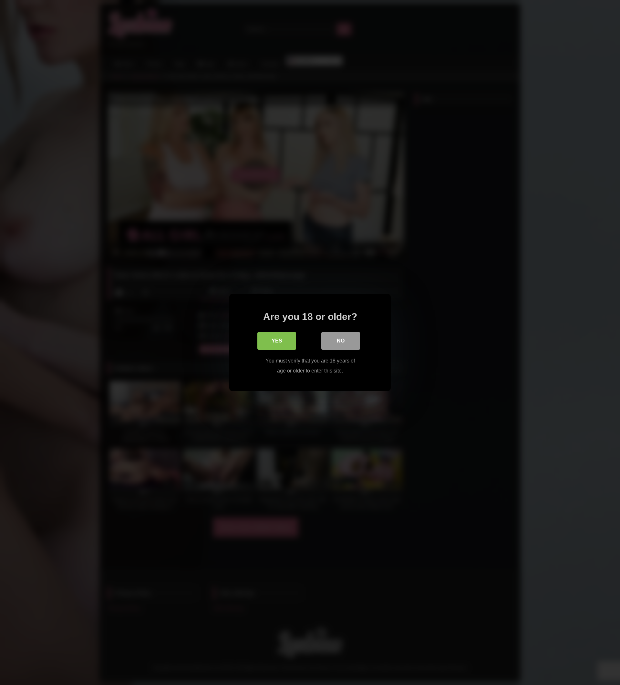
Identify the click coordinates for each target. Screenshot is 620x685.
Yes (277, 340)
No (341, 340)
